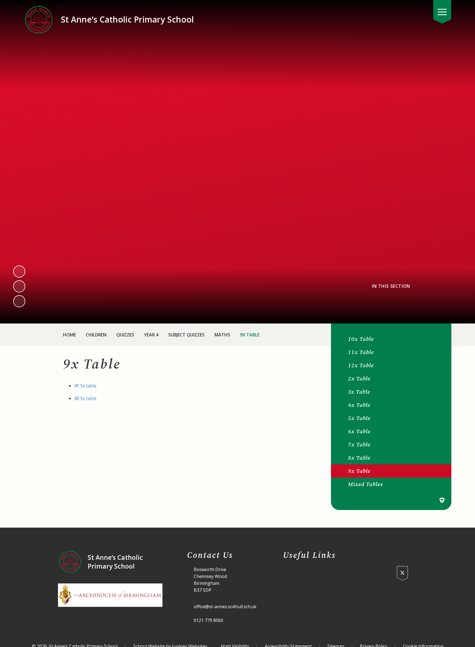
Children (96, 335)
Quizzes (125, 335)
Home (69, 335)
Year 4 (151, 335)
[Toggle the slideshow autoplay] (19, 301)
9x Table (249, 335)
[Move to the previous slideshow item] (19, 271)
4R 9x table (85, 398)
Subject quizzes (186, 335)
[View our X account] (402, 573)
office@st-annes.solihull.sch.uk (225, 607)
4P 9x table (85, 386)
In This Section (391, 286)
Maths (222, 335)
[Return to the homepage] (39, 19)
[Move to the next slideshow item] (19, 286)
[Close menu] (442, 12)
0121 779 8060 (208, 620)
